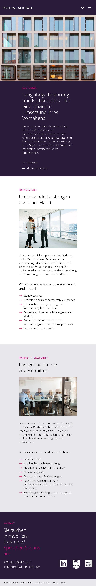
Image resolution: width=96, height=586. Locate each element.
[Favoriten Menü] (82, 7)
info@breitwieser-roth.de (22, 566)
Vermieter (32, 162)
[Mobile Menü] (89, 7)
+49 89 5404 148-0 (17, 562)
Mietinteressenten (37, 168)
